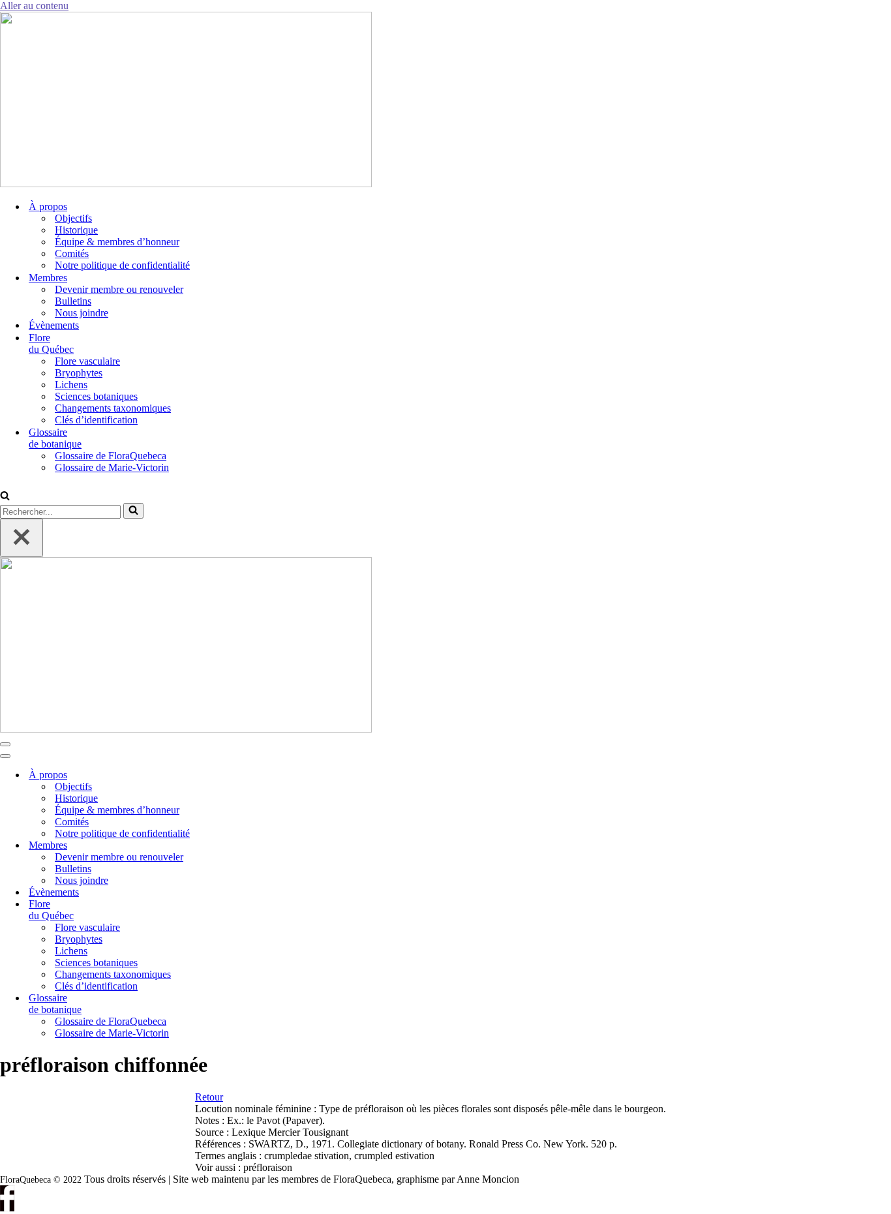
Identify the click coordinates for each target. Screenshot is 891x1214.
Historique (76, 229)
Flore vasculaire (87, 361)
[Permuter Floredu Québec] (222, 910)
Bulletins (73, 301)
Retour (209, 1096)
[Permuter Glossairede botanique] (222, 1004)
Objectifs (73, 218)
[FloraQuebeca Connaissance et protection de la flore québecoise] (186, 183)
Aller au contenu (34, 5)
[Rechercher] (5, 496)
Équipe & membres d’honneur (117, 241)
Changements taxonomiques (113, 408)
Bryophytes (78, 372)
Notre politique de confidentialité (122, 265)
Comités (72, 253)
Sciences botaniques (96, 396)
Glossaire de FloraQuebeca (110, 455)
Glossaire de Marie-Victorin (112, 467)
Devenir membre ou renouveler (119, 289)
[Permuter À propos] (222, 775)
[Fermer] (21, 538)
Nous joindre (81, 312)
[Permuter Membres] (222, 845)
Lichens (71, 384)
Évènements (54, 325)
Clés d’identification (96, 419)
